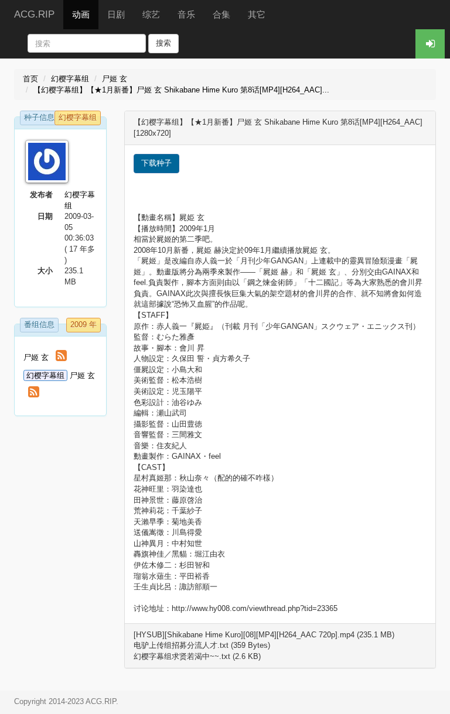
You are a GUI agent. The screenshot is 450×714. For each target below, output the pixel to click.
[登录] (430, 44)
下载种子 (156, 163)
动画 (81, 14)
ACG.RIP (34, 14)
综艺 (151, 14)
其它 (256, 14)
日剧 (116, 14)
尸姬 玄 (114, 78)
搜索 (163, 43)
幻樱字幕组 (70, 78)
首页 (30, 78)
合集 (221, 14)
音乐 (186, 14)
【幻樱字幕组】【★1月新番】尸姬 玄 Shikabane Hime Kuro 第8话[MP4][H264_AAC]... (181, 89)
